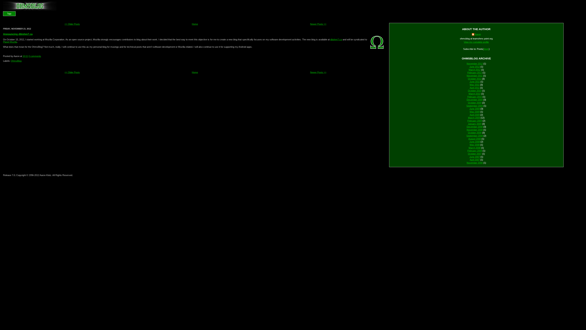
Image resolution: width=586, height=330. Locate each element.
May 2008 (475, 145)
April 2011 (474, 88)
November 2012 (475, 63)
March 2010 (475, 94)
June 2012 (474, 67)
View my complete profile (476, 42)
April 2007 (475, 160)
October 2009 (474, 103)
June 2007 (474, 157)
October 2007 (474, 154)
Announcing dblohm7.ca (18, 34)
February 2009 (474, 121)
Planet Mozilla (10, 42)
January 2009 (474, 124)
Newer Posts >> (318, 24)
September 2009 (474, 106)
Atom (486, 49)
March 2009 (474, 118)
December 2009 (475, 100)
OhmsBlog (16, 61)
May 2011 (474, 85)
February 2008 (474, 151)
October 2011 (474, 79)
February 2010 (474, 97)
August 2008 (474, 139)
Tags (9, 14)
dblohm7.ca (336, 39)
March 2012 (475, 70)
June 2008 (474, 142)
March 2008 (475, 148)
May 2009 (475, 112)
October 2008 (474, 133)
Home (195, 24)
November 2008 (475, 130)
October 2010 (474, 91)
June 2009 (474, 109)
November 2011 (475, 76)
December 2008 (475, 127)
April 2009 (475, 115)
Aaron (478, 34)
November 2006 (475, 163)
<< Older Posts (72, 24)
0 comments (35, 56)
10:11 (25, 56)
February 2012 (474, 73)
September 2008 (474, 136)
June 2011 (475, 82)
